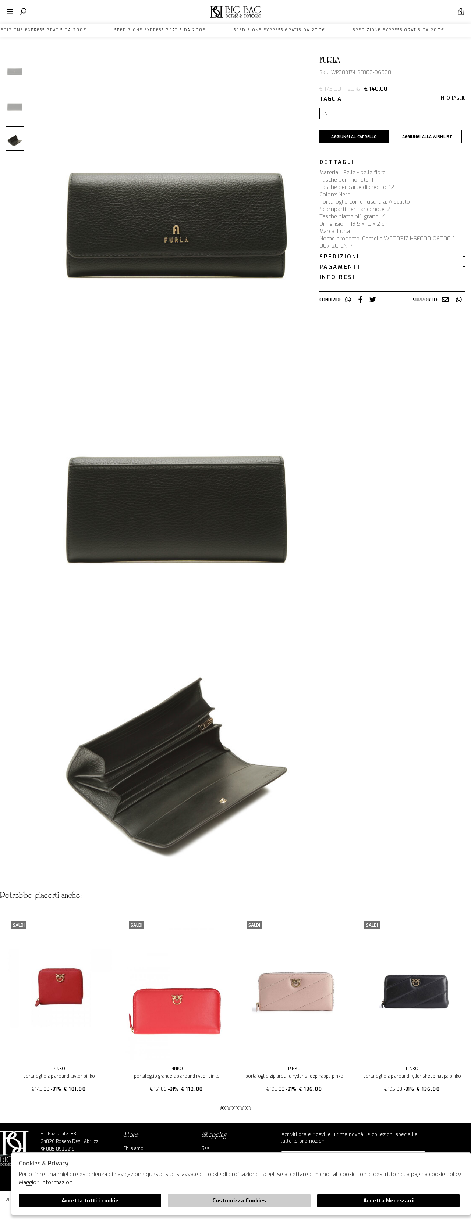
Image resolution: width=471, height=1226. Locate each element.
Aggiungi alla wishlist (427, 136)
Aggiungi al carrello (354, 136)
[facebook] (360, 299)
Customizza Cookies (239, 1200)
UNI (325, 114)
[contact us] (445, 299)
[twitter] (372, 299)
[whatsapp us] (348, 299)
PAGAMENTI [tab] (339, 267)
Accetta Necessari (388, 1200)
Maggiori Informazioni (46, 1182)
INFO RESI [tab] (337, 277)
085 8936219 (60, 1149)
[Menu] (10, 12)
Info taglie (452, 98)
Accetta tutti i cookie (89, 1200)
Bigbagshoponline (235, 17)
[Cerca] (23, 12)
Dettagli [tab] (336, 162)
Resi (206, 1148)
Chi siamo (133, 1148)
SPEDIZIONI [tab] (339, 256)
